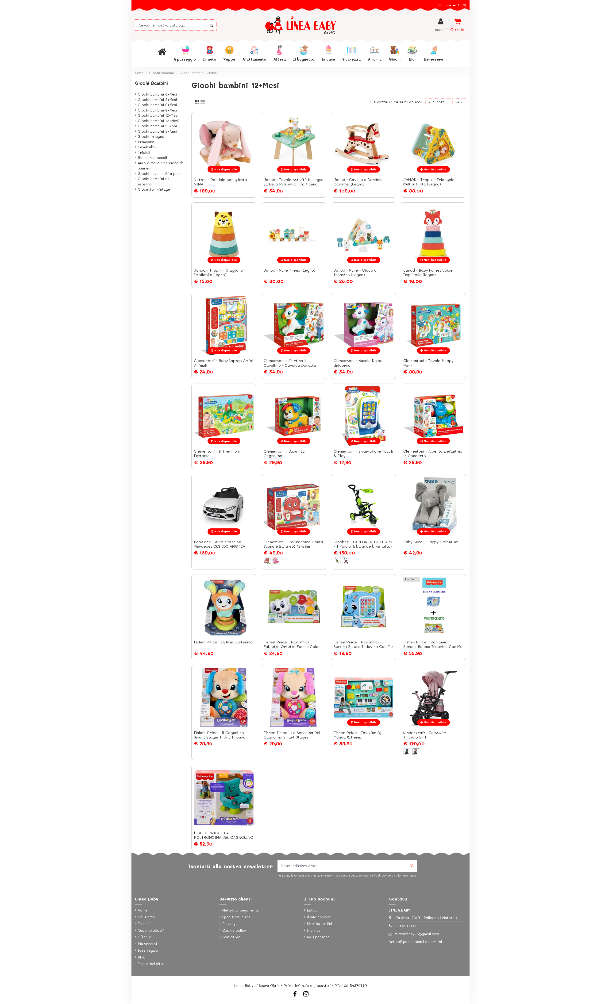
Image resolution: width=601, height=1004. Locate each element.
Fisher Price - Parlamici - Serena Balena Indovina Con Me (363, 644)
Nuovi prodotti (151, 930)
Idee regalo (148, 950)
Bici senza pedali (152, 157)
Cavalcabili (147, 147)
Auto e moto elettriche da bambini (161, 166)
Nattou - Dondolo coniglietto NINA (220, 181)
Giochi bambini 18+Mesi (158, 120)
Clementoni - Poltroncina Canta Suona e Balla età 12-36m (293, 544)
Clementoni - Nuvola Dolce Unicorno (358, 362)
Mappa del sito (150, 963)
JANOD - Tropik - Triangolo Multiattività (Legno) (429, 181)
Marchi (144, 923)
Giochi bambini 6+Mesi (157, 104)
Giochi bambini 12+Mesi (158, 115)
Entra (312, 910)
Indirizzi (314, 930)
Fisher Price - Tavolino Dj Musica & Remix (357, 734)
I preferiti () (454, 5)
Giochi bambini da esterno (154, 181)
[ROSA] (275, 560)
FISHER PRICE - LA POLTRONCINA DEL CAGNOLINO (223, 835)
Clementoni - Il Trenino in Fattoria (217, 453)
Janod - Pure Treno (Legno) (289, 270)
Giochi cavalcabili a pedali (161, 173)
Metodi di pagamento (240, 910)
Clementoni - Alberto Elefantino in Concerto (432, 453)
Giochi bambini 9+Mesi (157, 110)
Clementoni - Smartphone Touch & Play (363, 453)
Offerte (144, 937)
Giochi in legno (151, 136)
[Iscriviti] (411, 866)
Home (142, 910)
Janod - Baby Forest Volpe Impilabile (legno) (428, 272)
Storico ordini (319, 923)
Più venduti (147, 943)
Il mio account (319, 917)
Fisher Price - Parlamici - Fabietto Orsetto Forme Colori (293, 644)
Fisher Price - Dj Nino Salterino (223, 641)
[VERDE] (406, 751)
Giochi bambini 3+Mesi (157, 99)
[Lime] (337, 560)
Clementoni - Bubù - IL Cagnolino (284, 453)
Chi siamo (146, 917)
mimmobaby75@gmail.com (416, 933)
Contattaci (232, 937)
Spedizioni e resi (237, 917)
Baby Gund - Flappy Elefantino (430, 541)
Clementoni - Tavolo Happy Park (428, 362)
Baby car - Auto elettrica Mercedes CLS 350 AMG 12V (219, 544)
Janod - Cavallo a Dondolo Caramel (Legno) (358, 181)
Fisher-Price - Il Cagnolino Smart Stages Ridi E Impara (220, 734)
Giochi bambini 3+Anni (157, 131)
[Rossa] (267, 560)
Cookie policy (234, 930)
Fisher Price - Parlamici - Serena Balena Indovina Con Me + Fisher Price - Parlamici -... (432, 646)
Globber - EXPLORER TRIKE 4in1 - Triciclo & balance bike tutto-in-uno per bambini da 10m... (363, 546)
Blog (141, 957)
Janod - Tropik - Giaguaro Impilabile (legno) (218, 272)
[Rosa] (345, 560)
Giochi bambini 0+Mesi (157, 94)
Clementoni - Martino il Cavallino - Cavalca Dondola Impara (290, 365)
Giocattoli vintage (154, 189)
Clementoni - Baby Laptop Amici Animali (223, 362)
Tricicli (144, 152)
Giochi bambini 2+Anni (157, 125)
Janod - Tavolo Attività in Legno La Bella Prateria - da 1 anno (294, 181)
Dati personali (319, 937)
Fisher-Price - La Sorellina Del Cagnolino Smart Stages (292, 734)
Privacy (228, 923)
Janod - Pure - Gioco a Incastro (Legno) (355, 272)
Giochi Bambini (151, 83)
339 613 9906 (405, 925)
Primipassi (147, 141)
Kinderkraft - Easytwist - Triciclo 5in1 (426, 734)
